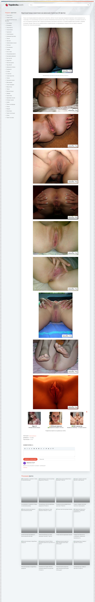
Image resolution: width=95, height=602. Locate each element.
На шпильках (9, 47)
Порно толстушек (10, 113)
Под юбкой (9, 64)
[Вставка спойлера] (53, 449)
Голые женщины (10, 84)
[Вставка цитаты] (49, 449)
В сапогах (8, 73)
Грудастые (8, 60)
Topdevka (15, 5)
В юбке (8, 71)
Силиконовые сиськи (11, 43)
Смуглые (8, 40)
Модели (8, 108)
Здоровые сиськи (10, 97)
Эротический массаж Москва (11, 20)
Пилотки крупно (10, 62)
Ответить (25, 467)
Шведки (8, 93)
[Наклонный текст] (27, 449)
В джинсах (9, 69)
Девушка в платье (10, 67)
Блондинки (8, 25)
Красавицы (9, 23)
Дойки (8, 102)
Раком (8, 106)
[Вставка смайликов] (41, 449)
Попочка (8, 45)
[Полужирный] (25, 449)
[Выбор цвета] (44, 449)
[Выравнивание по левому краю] (34, 449)
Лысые (8, 38)
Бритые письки (9, 91)
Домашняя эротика (11, 36)
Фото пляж (9, 51)
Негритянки (9, 111)
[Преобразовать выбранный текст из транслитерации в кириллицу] (51, 449)
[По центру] (36, 449)
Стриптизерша (9, 34)
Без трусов (9, 58)
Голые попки (9, 17)
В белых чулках (10, 100)
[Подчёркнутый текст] (29, 449)
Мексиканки (9, 82)
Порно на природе (10, 104)
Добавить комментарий (30, 459)
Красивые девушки (11, 56)
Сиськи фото (9, 27)
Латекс (8, 78)
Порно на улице (10, 117)
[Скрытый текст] (46, 449)
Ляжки (8, 89)
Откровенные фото (11, 54)
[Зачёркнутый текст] (32, 449)
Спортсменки (9, 29)
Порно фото (9, 15)
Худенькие (9, 32)
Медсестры (9, 86)
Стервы (8, 49)
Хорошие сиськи (10, 80)
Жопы (7, 115)
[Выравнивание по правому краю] (39, 449)
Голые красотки (10, 75)
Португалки (9, 95)
